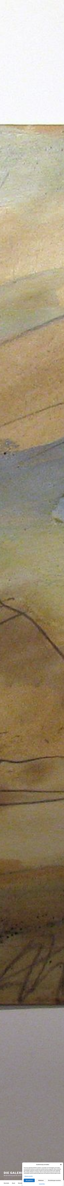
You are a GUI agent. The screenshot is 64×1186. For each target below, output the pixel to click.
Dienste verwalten (29, 1176)
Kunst (13, 1183)
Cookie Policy (42, 1183)
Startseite (6, 1183)
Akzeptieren (29, 1180)
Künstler (20, 1183)
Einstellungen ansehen (54, 1180)
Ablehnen (41, 1180)
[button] (61, 1164)
